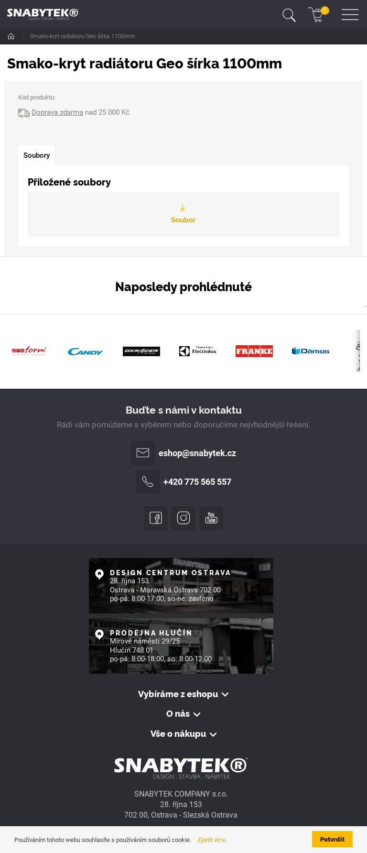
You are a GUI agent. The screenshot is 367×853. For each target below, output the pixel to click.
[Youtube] (211, 518)
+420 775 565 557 (197, 482)
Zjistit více (211, 839)
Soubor (183, 219)
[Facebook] (156, 518)
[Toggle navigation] (289, 14)
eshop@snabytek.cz (197, 453)
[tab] (36, 155)
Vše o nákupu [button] (178, 733)
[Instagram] (183, 518)
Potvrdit (332, 839)
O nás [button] (178, 713)
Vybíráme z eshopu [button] (178, 694)
